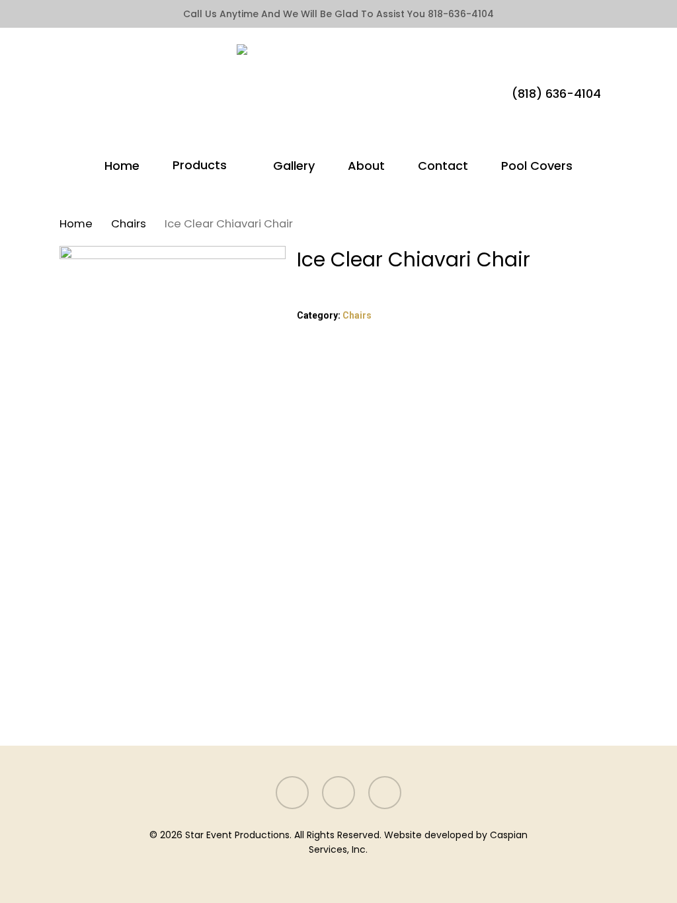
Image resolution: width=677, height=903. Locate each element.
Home (76, 223)
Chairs (128, 223)
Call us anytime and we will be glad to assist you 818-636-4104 (338, 13)
